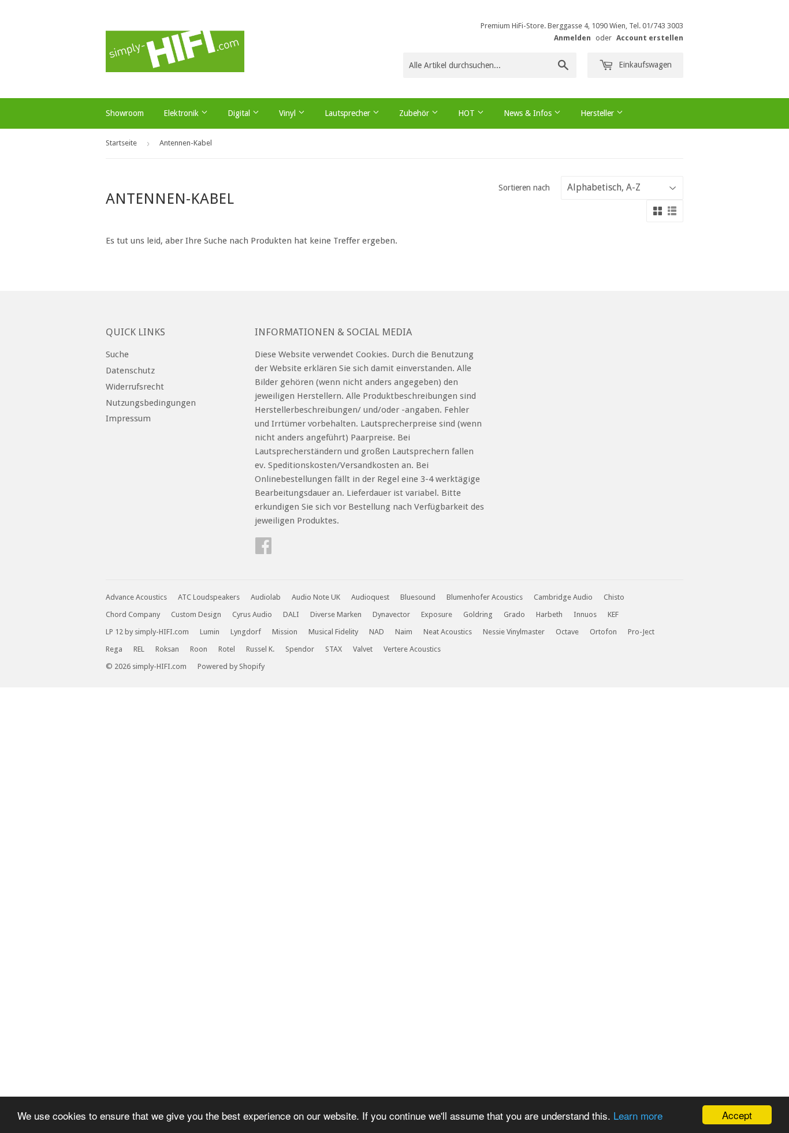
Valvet (363, 649)
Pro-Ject (641, 631)
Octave (567, 631)
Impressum (128, 418)
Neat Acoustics (447, 631)
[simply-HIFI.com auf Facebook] (263, 549)
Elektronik (182, 113)
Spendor (299, 649)
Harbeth (549, 614)
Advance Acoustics (136, 597)
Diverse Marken (336, 614)
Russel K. (260, 649)
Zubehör (415, 113)
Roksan (167, 649)
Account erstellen (649, 37)
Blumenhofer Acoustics (484, 597)
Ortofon (603, 631)
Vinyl (288, 113)
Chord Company (133, 614)
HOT (467, 113)
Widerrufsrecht (135, 387)
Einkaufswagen (644, 64)
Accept (737, 1115)
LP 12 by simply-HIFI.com (147, 631)
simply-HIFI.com (159, 666)
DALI (291, 614)
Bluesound (418, 597)
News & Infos (529, 113)
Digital (240, 113)
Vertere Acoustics (412, 649)
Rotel (226, 649)
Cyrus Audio (252, 614)
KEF (613, 614)
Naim (403, 631)
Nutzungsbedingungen (151, 403)
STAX (333, 649)
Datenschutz (130, 370)
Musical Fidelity (333, 631)
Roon (198, 649)
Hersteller (598, 113)
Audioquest (370, 597)
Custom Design (196, 614)
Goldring (478, 614)
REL (138, 649)
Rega (114, 649)
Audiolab (266, 597)
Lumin (209, 631)
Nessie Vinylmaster (514, 631)
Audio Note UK (316, 597)
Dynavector (391, 614)
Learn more (638, 1115)
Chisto (614, 597)
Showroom (125, 113)
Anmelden (572, 37)
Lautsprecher (349, 113)
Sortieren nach (524, 187)
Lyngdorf (245, 631)
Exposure (436, 614)
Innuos (585, 614)
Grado (514, 614)
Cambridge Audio (563, 597)
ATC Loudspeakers (209, 597)
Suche (117, 354)
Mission (284, 631)
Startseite (121, 143)
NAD (376, 631)
